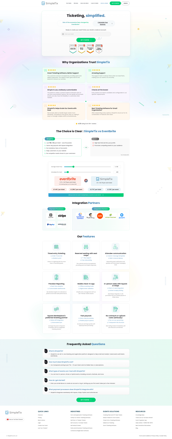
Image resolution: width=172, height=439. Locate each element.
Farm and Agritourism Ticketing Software (81, 415)
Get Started (115, 3)
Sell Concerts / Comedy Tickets (79, 423)
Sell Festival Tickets (76, 425)
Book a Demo (41, 420)
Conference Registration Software (80, 430)
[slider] (73, 167)
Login (39, 423)
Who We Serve (84, 3)
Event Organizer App (141, 420)
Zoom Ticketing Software (109, 425)
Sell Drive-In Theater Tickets (78, 420)
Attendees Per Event (56, 172)
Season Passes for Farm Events (111, 417)
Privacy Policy (155, 436)
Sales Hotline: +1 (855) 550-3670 (144, 423)
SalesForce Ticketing (108, 423)
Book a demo (104, 3)
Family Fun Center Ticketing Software (80, 417)
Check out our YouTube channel (144, 417)
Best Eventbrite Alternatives (143, 425)
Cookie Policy (163, 436)
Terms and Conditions (145, 436)
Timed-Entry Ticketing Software (111, 420)
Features (68, 3)
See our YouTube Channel (16, 419)
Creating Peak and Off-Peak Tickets (112, 415)
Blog (137, 428)
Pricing (76, 3)
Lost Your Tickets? (42, 428)
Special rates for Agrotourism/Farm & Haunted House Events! (84, 195)
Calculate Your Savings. (103, 23)
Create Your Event (43, 425)
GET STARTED (85, 40)
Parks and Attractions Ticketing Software (81, 428)
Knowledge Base (140, 415)
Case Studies (94, 3)
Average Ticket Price (56, 166)
